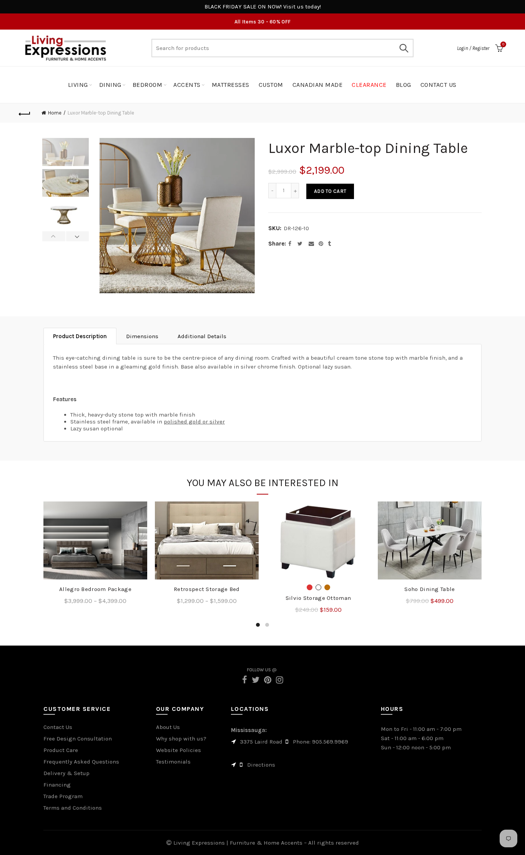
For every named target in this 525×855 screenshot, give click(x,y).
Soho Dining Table (429, 589)
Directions (261, 764)
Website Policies (178, 750)
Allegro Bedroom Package (95, 589)
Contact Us (57, 727)
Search (404, 48)
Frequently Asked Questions (81, 761)
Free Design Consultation (77, 738)
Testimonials (173, 761)
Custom (271, 84)
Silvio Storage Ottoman (318, 597)
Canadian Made (317, 84)
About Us (168, 727)
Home (54, 113)
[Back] (24, 113)
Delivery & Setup (66, 773)
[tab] (79, 336)
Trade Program (63, 796)
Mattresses (230, 84)
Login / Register (473, 48)
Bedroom (148, 84)
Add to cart (330, 191)
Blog (403, 84)
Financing (57, 784)
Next (77, 236)
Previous (54, 236)
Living (78, 84)
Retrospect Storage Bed (207, 589)
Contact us (438, 84)
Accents (187, 84)
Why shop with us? (181, 738)
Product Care (60, 750)
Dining (110, 84)
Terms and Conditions (72, 807)
